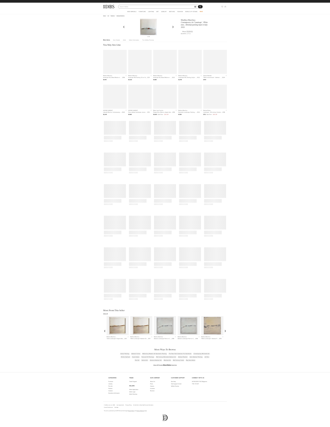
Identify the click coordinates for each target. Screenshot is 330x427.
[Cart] (225, 6)
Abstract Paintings (121, 15)
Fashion (180, 11)
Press (151, 384)
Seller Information (134, 40)
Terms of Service (140, 410)
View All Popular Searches (165, 365)
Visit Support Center (176, 384)
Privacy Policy (128, 405)
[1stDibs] (108, 6)
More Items (106, 40)
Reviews (152, 391)
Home (104, 15)
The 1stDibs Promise (148, 40)
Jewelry (164, 11)
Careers (152, 386)
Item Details (116, 40)
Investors (152, 388)
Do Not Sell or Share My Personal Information (143, 405)
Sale (201, 11)
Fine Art (110, 386)
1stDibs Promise (175, 386)
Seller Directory (133, 394)
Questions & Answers (114, 393)
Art (157, 11)
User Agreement (120, 405)
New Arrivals (131, 11)
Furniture (142, 11)
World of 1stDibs (191, 11)
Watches (172, 11)
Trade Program (133, 381)
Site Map (116, 407)
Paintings (113, 15)
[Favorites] (222, 6)
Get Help (173, 381)
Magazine (199, 381)
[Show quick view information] (126, 75)
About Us (152, 381)
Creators (110, 391)
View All (105, 314)
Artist (124, 40)
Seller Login (132, 392)
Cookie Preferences (108, 407)
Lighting (151, 11)
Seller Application (133, 389)
